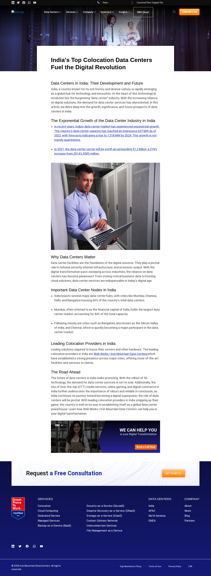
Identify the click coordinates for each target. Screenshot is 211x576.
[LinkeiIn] (14, 546)
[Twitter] (18, 2)
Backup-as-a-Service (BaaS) (54, 525)
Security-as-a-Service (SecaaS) (105, 505)
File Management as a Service (104, 530)
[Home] (18, 12)
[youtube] (34, 2)
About (188, 505)
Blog (187, 515)
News (187, 510)
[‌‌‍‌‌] (174, 12)
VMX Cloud (143, 12)
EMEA (152, 520)
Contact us (189, 12)
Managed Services (49, 520)
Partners (189, 520)
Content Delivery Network (102, 520)
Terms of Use (155, 566)
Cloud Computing (48, 510)
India (151, 505)
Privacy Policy (174, 566)
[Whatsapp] (29, 2)
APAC (152, 510)
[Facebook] (27, 546)
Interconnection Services (102, 525)
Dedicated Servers (49, 515)
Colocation (44, 505)
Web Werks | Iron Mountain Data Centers (120, 354)
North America (157, 515)
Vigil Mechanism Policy (130, 566)
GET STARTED (173, 473)
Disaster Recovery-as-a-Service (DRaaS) (111, 510)
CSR (190, 566)
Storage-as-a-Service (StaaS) (104, 515)
